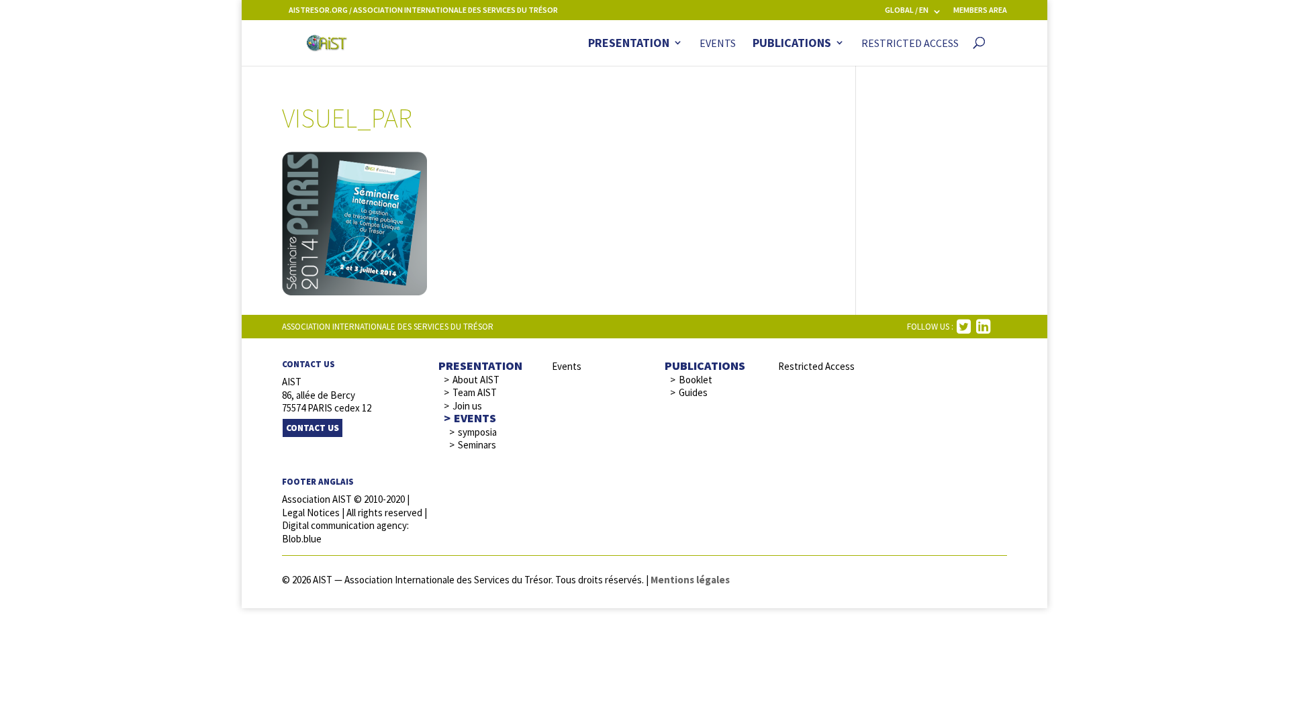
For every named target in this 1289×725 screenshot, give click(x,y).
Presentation (628, 43)
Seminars (477, 444)
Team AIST (474, 392)
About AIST (475, 379)
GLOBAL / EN (906, 10)
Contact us (312, 428)
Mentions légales (690, 579)
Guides (693, 392)
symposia (477, 432)
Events (718, 44)
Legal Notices (311, 512)
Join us (467, 405)
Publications (792, 43)
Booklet (695, 379)
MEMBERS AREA (980, 10)
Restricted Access (910, 44)
